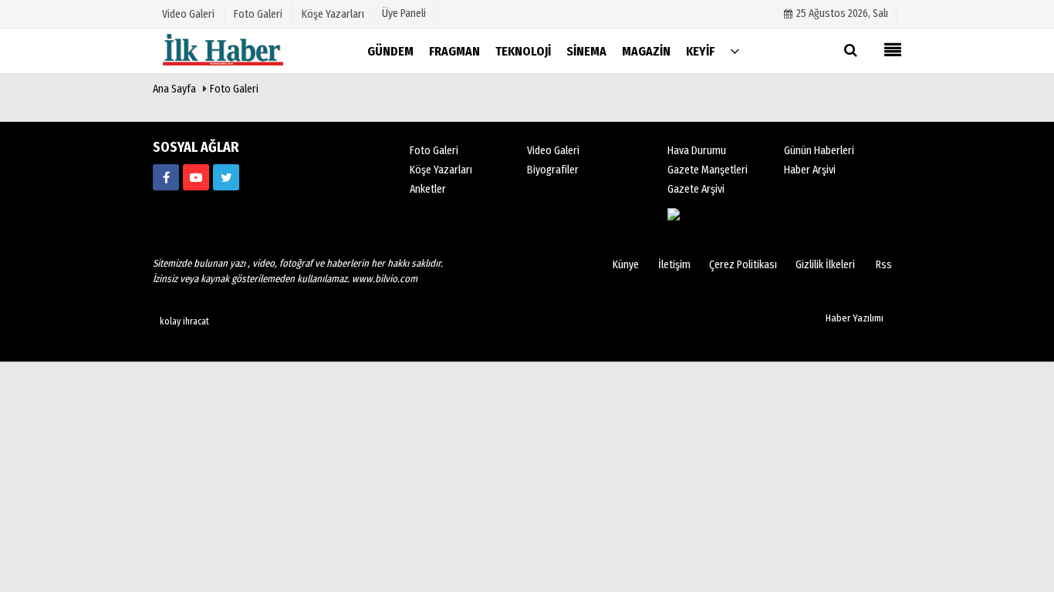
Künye (626, 264)
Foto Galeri (234, 89)
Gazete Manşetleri (707, 170)
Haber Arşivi (810, 170)
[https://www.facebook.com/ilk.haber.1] (166, 177)
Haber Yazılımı (854, 318)
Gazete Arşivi (696, 189)
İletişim (674, 264)
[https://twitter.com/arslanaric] (226, 177)
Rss (884, 264)
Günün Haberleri (819, 150)
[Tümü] (734, 50)
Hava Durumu (696, 150)
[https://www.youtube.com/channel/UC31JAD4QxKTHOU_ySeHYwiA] (196, 177)
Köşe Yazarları (441, 170)
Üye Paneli (404, 13)
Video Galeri (553, 150)
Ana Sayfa (174, 89)
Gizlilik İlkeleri (825, 264)
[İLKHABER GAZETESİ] (230, 50)
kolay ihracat (184, 321)
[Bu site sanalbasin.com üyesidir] (726, 213)
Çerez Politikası (743, 264)
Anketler (428, 189)
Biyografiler (553, 170)
